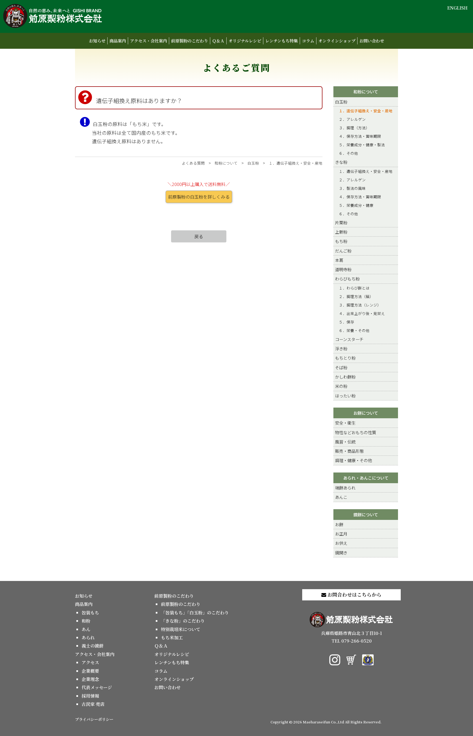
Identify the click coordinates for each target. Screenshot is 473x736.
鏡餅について (365, 514)
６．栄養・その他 (354, 330)
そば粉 (341, 367)
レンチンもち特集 (281, 41)
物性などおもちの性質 (355, 432)
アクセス (90, 662)
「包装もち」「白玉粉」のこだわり (195, 612)
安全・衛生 (345, 423)
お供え (341, 543)
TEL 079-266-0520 (351, 641)
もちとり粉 (345, 358)
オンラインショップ (336, 41)
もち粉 (341, 241)
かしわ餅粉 (345, 377)
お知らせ (97, 41)
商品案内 (117, 41)
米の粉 (341, 386)
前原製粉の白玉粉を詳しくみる (199, 196)
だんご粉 (343, 251)
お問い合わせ (371, 41)
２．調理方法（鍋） (356, 296)
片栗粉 (341, 222)
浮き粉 (341, 348)
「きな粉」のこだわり (183, 621)
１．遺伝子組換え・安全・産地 (295, 163)
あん (86, 629)
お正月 (341, 534)
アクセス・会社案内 (148, 41)
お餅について (365, 413)
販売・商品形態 (349, 451)
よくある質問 (193, 163)
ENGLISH (457, 8)
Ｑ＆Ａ (218, 41)
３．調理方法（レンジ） (360, 305)
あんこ (341, 497)
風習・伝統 (345, 442)
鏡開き (341, 552)
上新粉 (341, 232)
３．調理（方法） (354, 127)
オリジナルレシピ (245, 41)
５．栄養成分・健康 (356, 205)
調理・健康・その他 (353, 460)
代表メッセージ (97, 687)
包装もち (90, 612)
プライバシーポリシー (94, 719)
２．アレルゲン (352, 119)
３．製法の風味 (352, 188)
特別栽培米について (180, 629)
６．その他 (348, 153)
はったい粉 (345, 396)
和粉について (226, 163)
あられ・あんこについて (365, 478)
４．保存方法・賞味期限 (360, 136)
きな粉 (341, 162)
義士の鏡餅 (92, 646)
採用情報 (90, 696)
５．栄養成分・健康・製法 (362, 144)
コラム (308, 41)
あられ (88, 637)
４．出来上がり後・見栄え (362, 313)
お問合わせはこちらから (354, 594)
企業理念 (90, 679)
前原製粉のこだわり (189, 41)
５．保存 (346, 322)
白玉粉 (253, 163)
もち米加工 (172, 637)
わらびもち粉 (347, 279)
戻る (198, 236)
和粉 (86, 621)
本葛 (339, 260)
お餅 (339, 524)
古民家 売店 (93, 704)
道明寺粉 (343, 269)
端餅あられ (345, 488)
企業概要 (90, 671)
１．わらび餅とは (354, 288)
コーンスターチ (349, 339)
